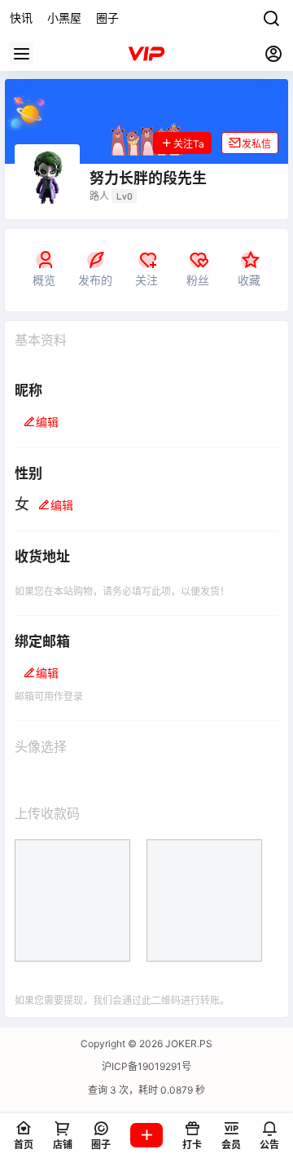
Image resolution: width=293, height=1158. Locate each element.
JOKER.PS (187, 1043)
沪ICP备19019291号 (146, 1066)
